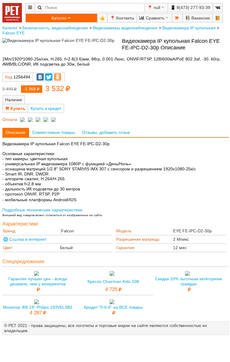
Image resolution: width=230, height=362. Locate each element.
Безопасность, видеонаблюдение (55, 27)
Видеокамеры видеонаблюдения (125, 27)
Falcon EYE (13, 33)
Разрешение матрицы (137, 239)
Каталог (10, 27)
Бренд (9, 230)
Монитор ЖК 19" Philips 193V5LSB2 (37, 307)
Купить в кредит (46, 108)
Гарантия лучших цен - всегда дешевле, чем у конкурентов (37, 281)
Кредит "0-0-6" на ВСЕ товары (113, 307)
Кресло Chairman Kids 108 (113, 281)
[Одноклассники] (57, 77)
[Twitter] (48, 77)
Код (8, 77)
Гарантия (125, 247)
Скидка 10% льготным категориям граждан (188, 281)
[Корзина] (177, 17)
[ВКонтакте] (40, 77)
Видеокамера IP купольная (189, 27)
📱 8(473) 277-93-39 (190, 7)
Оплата (9, 119)
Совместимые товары (53, 132)
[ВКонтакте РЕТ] (218, 7)
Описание (15, 132)
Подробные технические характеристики (42, 209)
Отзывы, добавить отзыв (106, 132)
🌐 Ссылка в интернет (24, 239)
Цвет (7, 247)
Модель (123, 230)
